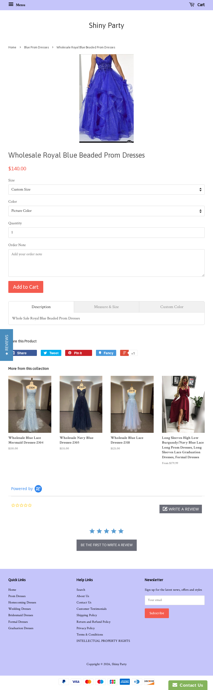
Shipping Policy (87, 615)
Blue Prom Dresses (36, 47)
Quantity (15, 223)
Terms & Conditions (90, 634)
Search (81, 590)
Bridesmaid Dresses (20, 615)
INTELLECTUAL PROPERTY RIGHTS (103, 641)
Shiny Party (106, 25)
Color (12, 201)
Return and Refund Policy (93, 622)
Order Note (17, 245)
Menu (20, 4)
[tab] (41, 307)
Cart (201, 4)
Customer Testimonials (91, 609)
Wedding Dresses (19, 609)
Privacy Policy (86, 628)
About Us (83, 596)
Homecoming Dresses (22, 602)
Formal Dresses (18, 622)
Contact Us (84, 602)
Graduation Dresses (20, 628)
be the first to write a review (107, 545)
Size (11, 180)
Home (12, 47)
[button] (180, 509)
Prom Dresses (17, 596)
